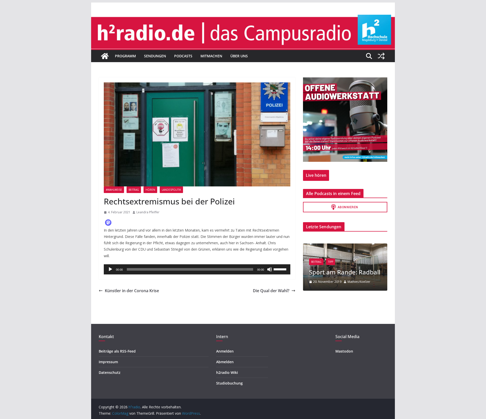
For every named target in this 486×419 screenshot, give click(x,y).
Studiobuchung (229, 383)
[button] (108, 222)
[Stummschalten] (269, 269)
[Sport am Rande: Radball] (345, 246)
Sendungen (155, 56)
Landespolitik (171, 189)
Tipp (330, 262)
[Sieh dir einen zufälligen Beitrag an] (381, 56)
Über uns (239, 56)
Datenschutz (109, 372)
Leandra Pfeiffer (147, 212)
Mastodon (344, 351)
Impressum (108, 361)
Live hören (316, 175)
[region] (345, 119)
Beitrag (134, 189)
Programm (125, 56)
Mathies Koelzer (359, 282)
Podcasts (183, 56)
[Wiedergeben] (110, 269)
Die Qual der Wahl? (271, 290)
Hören (150, 189)
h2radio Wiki (227, 372)
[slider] (281, 268)
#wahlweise (114, 189)
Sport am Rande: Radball (344, 272)
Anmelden (225, 351)
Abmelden (225, 361)
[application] (197, 269)
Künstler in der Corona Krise (132, 290)
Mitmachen (211, 56)
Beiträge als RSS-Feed (117, 351)
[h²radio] (105, 56)
